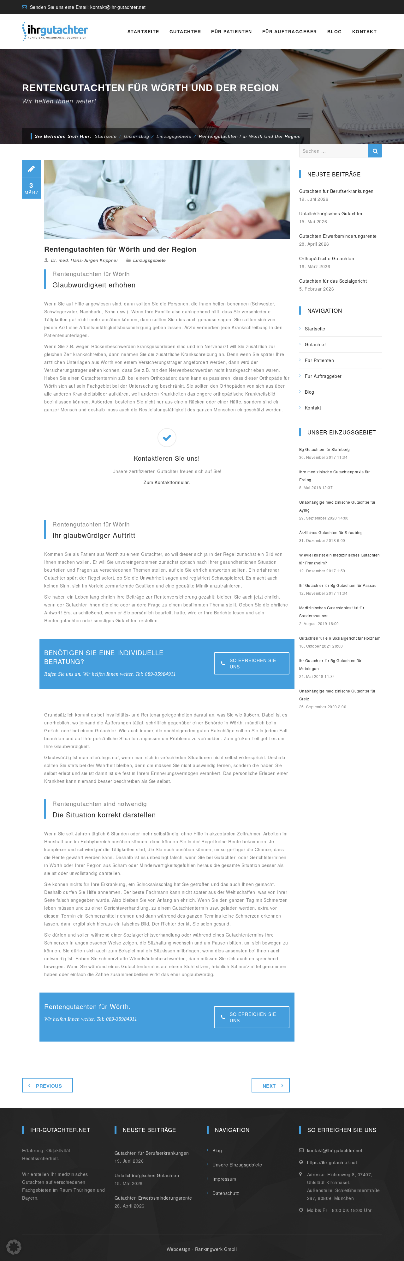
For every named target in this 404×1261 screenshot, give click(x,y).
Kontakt (364, 31)
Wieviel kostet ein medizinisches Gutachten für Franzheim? (339, 558)
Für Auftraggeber (289, 31)
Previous (49, 1085)
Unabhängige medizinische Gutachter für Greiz (337, 694)
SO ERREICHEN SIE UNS (253, 663)
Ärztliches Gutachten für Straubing (331, 532)
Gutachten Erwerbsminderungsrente (338, 236)
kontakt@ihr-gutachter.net (118, 7)
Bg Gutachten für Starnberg (324, 449)
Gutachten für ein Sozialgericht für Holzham (340, 638)
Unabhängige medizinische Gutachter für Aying (337, 506)
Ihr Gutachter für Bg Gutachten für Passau (338, 585)
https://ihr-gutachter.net (332, 1162)
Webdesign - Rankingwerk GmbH (202, 1249)
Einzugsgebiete (149, 260)
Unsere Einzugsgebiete (237, 1164)
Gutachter (185, 31)
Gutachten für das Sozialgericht (333, 281)
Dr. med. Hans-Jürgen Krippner (84, 260)
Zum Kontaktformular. (167, 482)
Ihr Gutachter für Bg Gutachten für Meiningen (330, 664)
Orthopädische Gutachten (326, 258)
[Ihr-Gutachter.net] (55, 31)
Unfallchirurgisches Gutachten (331, 213)
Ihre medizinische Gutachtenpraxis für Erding (334, 475)
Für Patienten (231, 31)
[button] (14, 1247)
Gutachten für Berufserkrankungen (336, 191)
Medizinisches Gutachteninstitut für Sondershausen (332, 611)
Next (269, 1085)
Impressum (224, 1179)
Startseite (143, 31)
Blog (334, 31)
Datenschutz (225, 1193)
